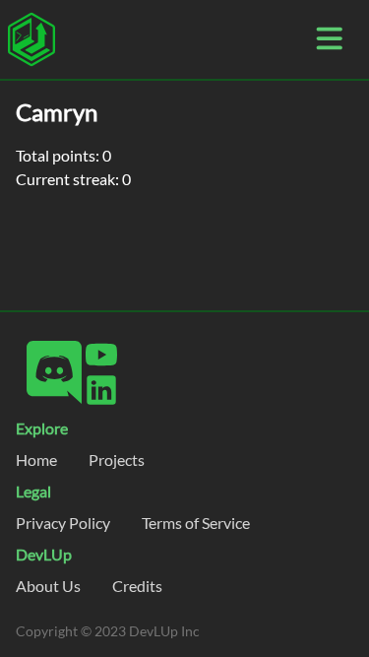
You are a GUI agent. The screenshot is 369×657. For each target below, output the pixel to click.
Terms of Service (196, 522)
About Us (48, 585)
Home (36, 459)
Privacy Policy (63, 522)
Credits (137, 585)
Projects (117, 459)
